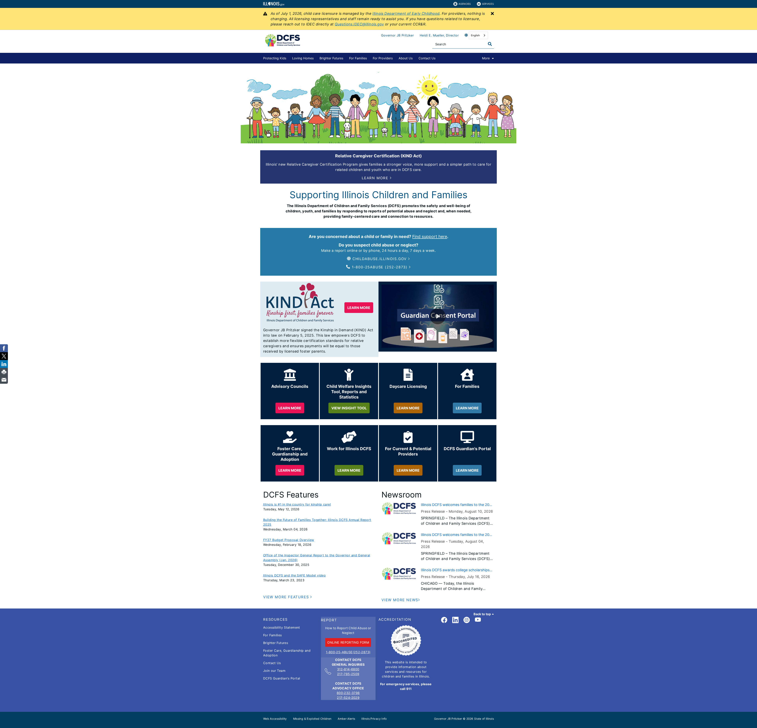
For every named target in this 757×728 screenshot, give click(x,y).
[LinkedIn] (455, 620)
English (475, 35)
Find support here (429, 236)
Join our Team (274, 671)
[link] (444, 620)
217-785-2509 (348, 674)
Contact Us (427, 58)
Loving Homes (303, 58)
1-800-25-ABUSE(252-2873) (348, 652)
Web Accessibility (275, 718)
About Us (406, 58)
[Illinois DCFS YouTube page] (478, 620)
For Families (358, 58)
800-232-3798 (348, 693)
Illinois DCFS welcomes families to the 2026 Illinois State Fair (457, 505)
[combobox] (478, 35)
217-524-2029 (348, 698)
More (486, 58)
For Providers (383, 58)
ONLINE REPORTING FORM (348, 642)
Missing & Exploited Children (312, 718)
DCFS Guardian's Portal (281, 678)
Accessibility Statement (281, 627)
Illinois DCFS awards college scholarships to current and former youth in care (455, 570)
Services (488, 3)
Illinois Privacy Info (374, 718)
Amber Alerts (346, 718)
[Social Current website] (406, 654)
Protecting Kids (274, 58)
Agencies (465, 3)
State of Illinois (484, 718)
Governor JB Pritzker (397, 35)
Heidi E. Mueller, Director (439, 35)
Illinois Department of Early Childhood (405, 13)
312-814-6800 (348, 669)
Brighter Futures (331, 58)
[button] (377, 178)
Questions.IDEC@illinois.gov (359, 24)
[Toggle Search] (490, 44)
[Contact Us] (438, 57)
